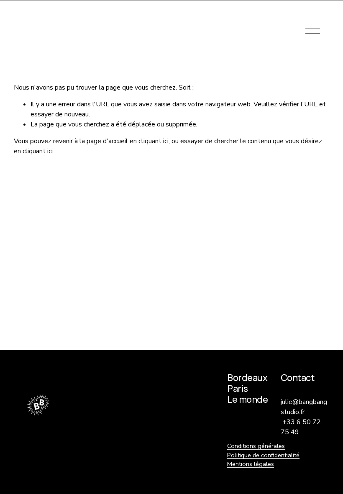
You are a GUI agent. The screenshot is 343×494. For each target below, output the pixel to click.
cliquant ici (153, 141)
